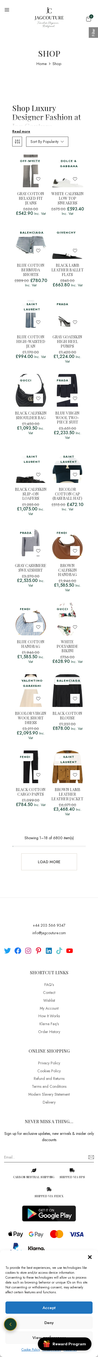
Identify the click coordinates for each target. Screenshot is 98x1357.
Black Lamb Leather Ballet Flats (67, 270)
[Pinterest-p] (38, 950)
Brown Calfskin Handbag (67, 570)
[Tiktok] (59, 950)
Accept (49, 1308)
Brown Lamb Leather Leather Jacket (67, 794)
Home (41, 64)
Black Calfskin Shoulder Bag (31, 415)
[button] (90, 1257)
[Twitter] (7, 950)
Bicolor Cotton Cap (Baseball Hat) (67, 494)
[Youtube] (69, 950)
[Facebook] (17, 950)
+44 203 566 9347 (49, 925)
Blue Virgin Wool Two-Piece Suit (67, 418)
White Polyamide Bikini (67, 646)
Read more (21, 131)
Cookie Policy (31, 1349)
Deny (49, 1323)
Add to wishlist (38, 179)
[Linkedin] (48, 950)
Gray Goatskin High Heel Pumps (67, 341)
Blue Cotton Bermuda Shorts (30, 270)
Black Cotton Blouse (67, 716)
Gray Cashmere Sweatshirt (30, 568)
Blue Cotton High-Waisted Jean (30, 341)
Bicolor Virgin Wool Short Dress (30, 718)
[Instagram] (28, 950)
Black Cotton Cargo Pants (30, 792)
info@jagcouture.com (49, 933)
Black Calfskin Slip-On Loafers (31, 494)
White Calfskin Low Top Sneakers (67, 198)
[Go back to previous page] (10, 1324)
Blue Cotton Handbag (30, 644)
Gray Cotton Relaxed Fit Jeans (30, 198)
